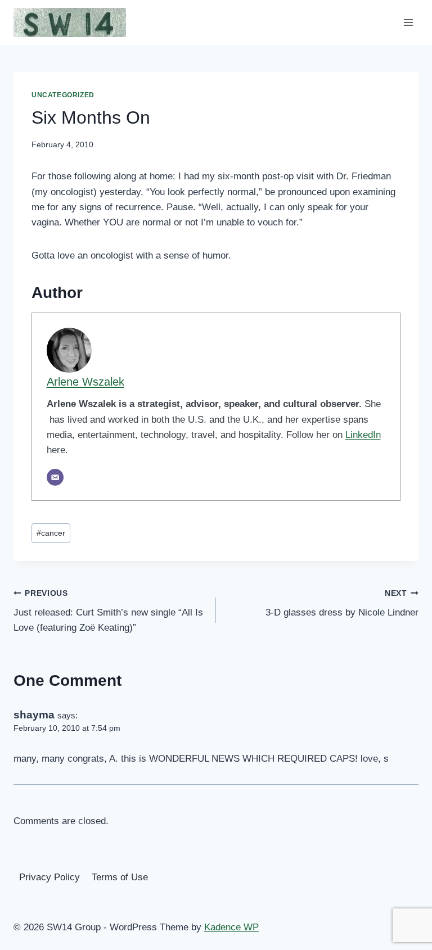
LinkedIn (363, 434)
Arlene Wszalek (85, 382)
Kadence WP (231, 927)
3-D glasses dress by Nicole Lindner (342, 603)
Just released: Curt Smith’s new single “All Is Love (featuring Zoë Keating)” (108, 611)
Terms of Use (120, 877)
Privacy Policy (49, 877)
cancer (51, 533)
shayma (34, 715)
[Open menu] (408, 22)
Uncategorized (63, 95)
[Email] (55, 477)
